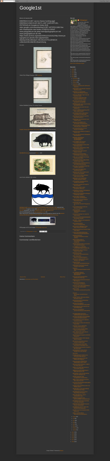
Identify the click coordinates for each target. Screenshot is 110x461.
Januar (74, 429)
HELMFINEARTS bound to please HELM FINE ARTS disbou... (80, 392)
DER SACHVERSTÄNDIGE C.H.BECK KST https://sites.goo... (81, 365)
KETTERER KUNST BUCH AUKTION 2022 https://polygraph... (81, 401)
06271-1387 (54, 207)
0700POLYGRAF (39, 210)
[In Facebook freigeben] (45, 231)
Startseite (43, 276)
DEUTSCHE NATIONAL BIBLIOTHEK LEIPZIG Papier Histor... (81, 160)
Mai (74, 422)
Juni (74, 420)
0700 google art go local (41, 227)
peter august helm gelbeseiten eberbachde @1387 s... (79, 170)
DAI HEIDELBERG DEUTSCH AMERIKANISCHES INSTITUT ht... (81, 314)
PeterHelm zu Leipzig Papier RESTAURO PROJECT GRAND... (80, 92)
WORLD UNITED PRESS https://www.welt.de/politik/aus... (80, 414)
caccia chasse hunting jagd (34, 207)
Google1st (30, 7)
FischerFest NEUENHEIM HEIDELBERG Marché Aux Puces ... (81, 383)
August (74, 416)
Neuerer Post (23, 276)
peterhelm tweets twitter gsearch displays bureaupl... (80, 151)
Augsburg (39, 75)
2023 (73, 74)
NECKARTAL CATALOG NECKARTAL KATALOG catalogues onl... (81, 374)
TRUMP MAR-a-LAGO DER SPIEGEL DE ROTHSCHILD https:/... (81, 389)
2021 (73, 432)
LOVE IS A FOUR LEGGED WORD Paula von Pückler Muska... (80, 329)
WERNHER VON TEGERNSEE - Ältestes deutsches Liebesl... (80, 179)
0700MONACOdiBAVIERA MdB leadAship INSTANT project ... (80, 98)
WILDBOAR (22, 153)
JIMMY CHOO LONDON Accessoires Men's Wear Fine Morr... (81, 380)
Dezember (75, 78)
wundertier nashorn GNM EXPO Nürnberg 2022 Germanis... (80, 326)
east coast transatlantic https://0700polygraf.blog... (79, 224)
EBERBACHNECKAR (46, 207)
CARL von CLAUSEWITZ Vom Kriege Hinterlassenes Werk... (81, 157)
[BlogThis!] (42, 231)
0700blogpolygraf (83, 20)
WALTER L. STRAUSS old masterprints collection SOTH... (81, 221)
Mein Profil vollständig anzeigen (77, 63)
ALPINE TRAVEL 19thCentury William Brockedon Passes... (81, 298)
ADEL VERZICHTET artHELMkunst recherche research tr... (80, 332)
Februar (75, 427)
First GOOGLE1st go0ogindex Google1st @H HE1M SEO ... (81, 348)
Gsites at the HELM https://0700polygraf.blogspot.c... (80, 256)
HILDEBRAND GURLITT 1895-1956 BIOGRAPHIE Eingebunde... (80, 407)
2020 (73, 434)
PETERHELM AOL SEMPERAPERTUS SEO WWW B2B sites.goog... (81, 163)
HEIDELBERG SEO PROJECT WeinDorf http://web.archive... (81, 89)
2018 (73, 437)
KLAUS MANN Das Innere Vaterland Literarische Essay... (81, 320)
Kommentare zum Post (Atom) (31, 279)
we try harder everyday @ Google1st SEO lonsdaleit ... (81, 185)
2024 (73, 72)
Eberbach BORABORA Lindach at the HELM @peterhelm (81, 145)
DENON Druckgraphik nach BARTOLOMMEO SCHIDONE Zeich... (81, 398)
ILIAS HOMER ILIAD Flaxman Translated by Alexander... (79, 142)
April (74, 424)
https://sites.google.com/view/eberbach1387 (47, 209)
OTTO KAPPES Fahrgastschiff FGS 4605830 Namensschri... (80, 182)
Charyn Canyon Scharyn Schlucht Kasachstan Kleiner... (80, 200)
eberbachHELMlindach (25, 215)
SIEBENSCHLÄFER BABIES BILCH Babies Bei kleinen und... (80, 371)
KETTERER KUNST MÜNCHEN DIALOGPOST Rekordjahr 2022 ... (81, 345)
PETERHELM (23, 209)
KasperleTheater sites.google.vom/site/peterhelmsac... (81, 263)
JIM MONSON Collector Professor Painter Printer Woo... (80, 250)
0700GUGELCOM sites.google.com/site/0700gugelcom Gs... (81, 204)
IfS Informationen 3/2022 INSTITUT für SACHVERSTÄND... (81, 307)
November (75, 80)
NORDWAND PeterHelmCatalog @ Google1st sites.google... (80, 266)
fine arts (21, 210)
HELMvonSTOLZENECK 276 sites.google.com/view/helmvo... (80, 123)
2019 (73, 436)
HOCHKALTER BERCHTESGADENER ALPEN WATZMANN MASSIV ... (81, 317)
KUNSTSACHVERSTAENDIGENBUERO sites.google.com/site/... (81, 218)
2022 (73, 76)
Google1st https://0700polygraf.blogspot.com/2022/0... (81, 269)
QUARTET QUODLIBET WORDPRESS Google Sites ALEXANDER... (81, 286)
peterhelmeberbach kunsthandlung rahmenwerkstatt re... (80, 301)
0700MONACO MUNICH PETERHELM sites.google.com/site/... (81, 191)
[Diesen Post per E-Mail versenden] (40, 231)
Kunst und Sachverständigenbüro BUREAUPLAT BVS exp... (80, 277)
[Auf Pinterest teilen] (46, 231)
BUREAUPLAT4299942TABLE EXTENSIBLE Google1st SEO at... (81, 154)
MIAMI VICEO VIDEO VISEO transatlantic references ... (79, 188)
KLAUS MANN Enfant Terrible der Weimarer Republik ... (80, 207)
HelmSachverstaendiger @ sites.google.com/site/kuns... (79, 283)
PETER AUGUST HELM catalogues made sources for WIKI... (80, 176)
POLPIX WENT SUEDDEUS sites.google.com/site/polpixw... (80, 197)
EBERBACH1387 (24, 207)
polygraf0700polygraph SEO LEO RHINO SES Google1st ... (80, 359)
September (75, 84)
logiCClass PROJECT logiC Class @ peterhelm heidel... (81, 95)
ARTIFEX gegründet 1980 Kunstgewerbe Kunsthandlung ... (80, 377)
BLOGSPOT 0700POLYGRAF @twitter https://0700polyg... (81, 339)
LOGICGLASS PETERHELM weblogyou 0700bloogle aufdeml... (81, 194)
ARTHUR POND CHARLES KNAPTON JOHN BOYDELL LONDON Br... (81, 126)
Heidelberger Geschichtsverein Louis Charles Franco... (81, 120)
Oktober (75, 82)
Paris (37, 153)
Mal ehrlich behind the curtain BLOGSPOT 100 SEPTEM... (79, 101)
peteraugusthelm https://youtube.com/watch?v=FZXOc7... (79, 211)
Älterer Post (62, 276)
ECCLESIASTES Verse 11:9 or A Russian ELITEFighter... (80, 129)
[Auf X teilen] (43, 231)
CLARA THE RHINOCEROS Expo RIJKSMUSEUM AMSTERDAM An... (81, 233)
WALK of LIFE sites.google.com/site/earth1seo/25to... (81, 290)
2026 (73, 69)
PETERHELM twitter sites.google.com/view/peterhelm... (81, 253)
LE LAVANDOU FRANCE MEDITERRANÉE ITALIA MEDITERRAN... (79, 273)
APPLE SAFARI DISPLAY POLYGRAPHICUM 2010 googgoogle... (79, 241)
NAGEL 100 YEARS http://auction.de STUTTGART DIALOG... (81, 368)
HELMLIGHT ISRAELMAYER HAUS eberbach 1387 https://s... (80, 260)
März (74, 426)
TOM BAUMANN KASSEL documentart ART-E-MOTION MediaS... (81, 244)
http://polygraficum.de (48, 210)
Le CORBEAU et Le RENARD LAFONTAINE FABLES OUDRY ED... (81, 247)
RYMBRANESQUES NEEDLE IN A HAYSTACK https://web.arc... (80, 356)
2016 (73, 441)
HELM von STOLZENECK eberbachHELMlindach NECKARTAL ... (81, 310)
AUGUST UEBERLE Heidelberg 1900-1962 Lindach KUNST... (81, 110)
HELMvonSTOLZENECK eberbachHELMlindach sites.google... (81, 304)
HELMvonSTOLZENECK (36, 215)
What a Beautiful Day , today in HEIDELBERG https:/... (79, 395)
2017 (73, 439)
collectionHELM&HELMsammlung (50, 215)
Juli (74, 418)
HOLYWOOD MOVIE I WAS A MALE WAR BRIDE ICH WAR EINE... (80, 114)
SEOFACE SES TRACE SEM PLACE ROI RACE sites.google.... (81, 173)
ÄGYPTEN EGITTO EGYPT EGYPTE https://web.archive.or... (81, 117)
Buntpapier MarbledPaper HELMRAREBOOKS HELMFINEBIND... (78, 138)
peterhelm (62, 213)
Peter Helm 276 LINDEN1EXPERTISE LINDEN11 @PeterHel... (81, 167)
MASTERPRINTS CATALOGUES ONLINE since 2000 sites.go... (80, 351)
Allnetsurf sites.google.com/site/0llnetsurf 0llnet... (80, 294)
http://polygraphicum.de (39, 212)
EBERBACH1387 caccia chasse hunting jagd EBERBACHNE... (81, 104)
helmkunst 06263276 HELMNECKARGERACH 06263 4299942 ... (80, 236)
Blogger (61, 450)
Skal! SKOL (75, 353)
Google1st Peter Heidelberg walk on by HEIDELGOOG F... (81, 386)
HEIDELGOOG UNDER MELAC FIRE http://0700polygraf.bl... (81, 148)
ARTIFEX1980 (61, 209)
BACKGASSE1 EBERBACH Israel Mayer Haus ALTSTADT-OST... (80, 227)
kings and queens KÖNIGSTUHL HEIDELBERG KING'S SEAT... (80, 362)
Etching (27, 153)
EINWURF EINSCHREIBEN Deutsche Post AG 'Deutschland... (81, 404)
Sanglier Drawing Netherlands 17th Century (30, 129)
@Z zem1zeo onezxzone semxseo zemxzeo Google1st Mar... (80, 342)
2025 (73, 71)
